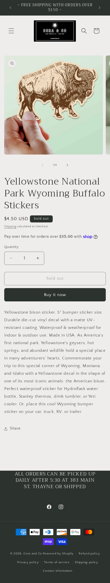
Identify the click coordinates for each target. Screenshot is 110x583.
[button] (11, 31)
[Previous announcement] (10, 7)
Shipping (10, 226)
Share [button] (15, 428)
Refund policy (89, 553)
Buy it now (55, 294)
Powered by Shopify (58, 553)
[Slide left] (42, 165)
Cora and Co (32, 553)
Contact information (57, 571)
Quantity (11, 247)
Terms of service (56, 562)
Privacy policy (28, 562)
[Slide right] (67, 165)
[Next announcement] (99, 7)
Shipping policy (86, 562)
